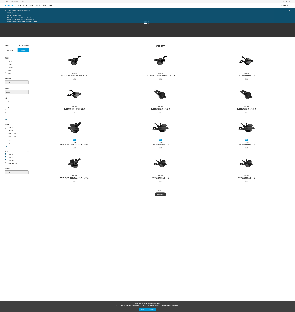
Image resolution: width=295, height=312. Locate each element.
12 (8, 101)
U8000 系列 (11, 154)
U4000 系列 (11, 160)
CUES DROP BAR (12, 163)
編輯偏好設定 (151, 309)
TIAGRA (10, 140)
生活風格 (38, 5)
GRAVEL (31, 5)
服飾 (50, 5)
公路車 (19, 5)
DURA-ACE (11, 128)
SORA (9, 143)
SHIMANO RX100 (12, 137)
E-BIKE (45, 5)
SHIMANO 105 (12, 134)
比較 (74, 79)
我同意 (142, 309)
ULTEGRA (10, 131)
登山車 (25, 5)
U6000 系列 (11, 157)
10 (8, 107)
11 (8, 104)
